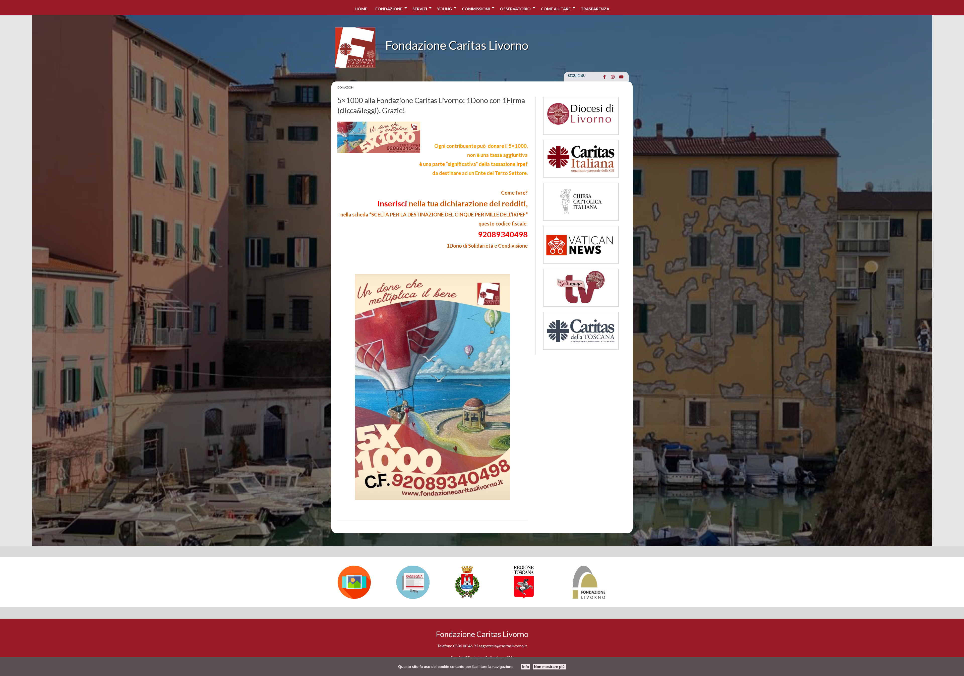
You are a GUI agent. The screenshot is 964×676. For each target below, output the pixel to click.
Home (361, 8)
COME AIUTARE (556, 8)
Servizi (419, 8)
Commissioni (476, 8)
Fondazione (388, 8)
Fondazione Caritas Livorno (456, 45)
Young (444, 8)
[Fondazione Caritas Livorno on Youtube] (621, 77)
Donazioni (345, 87)
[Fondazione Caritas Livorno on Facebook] (604, 77)
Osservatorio (515, 8)
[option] (364, 582)
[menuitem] (361, 7)
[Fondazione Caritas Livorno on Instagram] (613, 77)
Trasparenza (595, 8)
